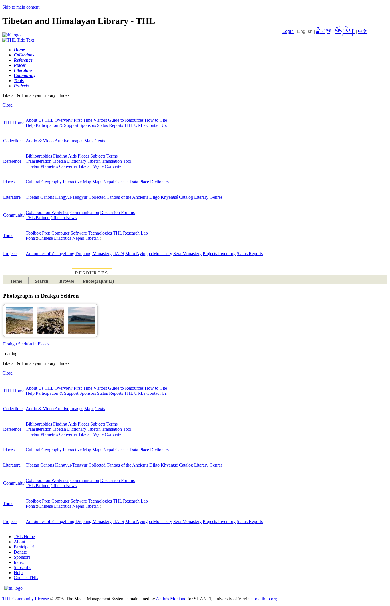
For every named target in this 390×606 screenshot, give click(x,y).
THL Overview (59, 120)
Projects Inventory (219, 253)
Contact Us (156, 125)
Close (7, 105)
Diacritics (62, 238)
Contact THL (26, 577)
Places (83, 156)
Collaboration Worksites (47, 212)
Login (288, 31)
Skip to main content (20, 7)
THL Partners (38, 217)
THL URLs (134, 125)
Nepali (78, 238)
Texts (100, 140)
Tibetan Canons (40, 197)
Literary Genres (208, 197)
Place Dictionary (154, 181)
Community (14, 215)
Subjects (97, 156)
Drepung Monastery (93, 253)
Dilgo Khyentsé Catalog (171, 197)
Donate (20, 552)
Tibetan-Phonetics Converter (51, 166)
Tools (8, 235)
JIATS (118, 253)
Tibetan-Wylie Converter (100, 166)
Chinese (45, 238)
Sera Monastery (187, 253)
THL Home (13, 122)
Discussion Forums (117, 212)
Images (76, 140)
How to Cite (156, 120)
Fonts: (31, 238)
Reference (12, 161)
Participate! (24, 546)
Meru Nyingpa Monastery (148, 253)
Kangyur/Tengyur (71, 197)
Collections (13, 140)
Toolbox (33, 233)
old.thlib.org (266, 598)
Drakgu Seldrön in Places (26, 343)
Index (19, 562)
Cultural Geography (44, 181)
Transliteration (38, 161)
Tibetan (92, 238)
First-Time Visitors (90, 120)
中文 (362, 31)
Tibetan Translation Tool (109, 161)
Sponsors (87, 125)
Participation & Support (57, 125)
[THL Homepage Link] (11, 34)
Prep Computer (55, 233)
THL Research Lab (130, 233)
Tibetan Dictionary (69, 161)
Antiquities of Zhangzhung (50, 253)
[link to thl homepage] (13, 588)
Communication (84, 212)
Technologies (100, 233)
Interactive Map (77, 181)
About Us (34, 120)
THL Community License (25, 598)
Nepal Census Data (120, 181)
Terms (112, 156)
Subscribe (22, 567)
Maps (89, 140)
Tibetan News (64, 217)
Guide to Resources (126, 120)
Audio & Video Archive (47, 140)
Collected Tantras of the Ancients (118, 197)
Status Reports (110, 125)
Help (30, 125)
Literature (12, 197)
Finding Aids (65, 156)
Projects (10, 253)
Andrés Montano (171, 598)
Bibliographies (39, 156)
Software (79, 233)
